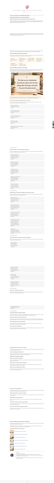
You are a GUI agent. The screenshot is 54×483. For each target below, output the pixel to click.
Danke (13, 10)
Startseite (11, 15)
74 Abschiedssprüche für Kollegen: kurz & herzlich (19, 437)
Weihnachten (35, 10)
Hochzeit (27, 10)
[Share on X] (53, 124)
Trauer (32, 10)
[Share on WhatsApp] (53, 121)
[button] (20, 10)
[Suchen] (30, 12)
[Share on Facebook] (53, 123)
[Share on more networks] (53, 127)
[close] (27, 480)
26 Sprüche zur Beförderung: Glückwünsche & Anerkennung (20, 434)
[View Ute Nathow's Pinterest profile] (15, 456)
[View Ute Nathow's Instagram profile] (15, 454)
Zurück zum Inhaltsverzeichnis (13, 147)
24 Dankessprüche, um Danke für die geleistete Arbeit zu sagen (21, 440)
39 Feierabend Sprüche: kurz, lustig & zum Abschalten (20, 431)
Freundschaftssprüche (16, 15)
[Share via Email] (53, 126)
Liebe (30, 10)
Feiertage (16, 10)
